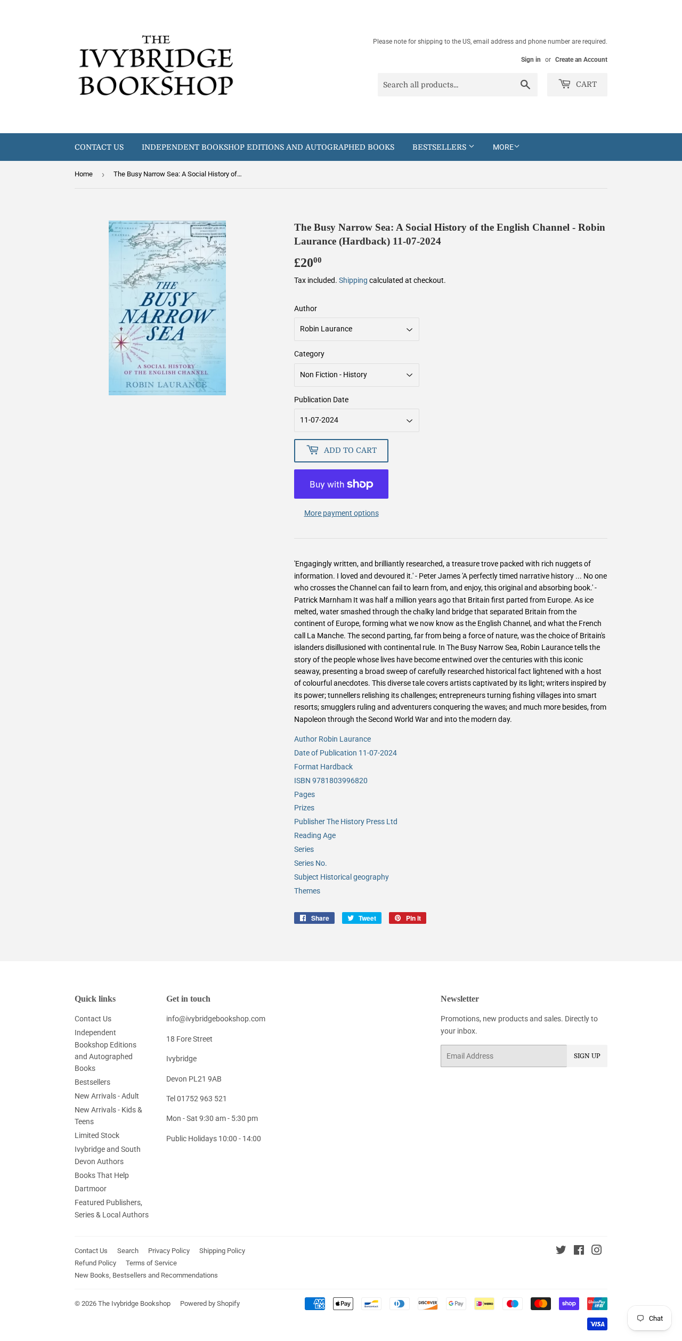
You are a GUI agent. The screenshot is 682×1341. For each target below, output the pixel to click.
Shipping (353, 280)
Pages (304, 794)
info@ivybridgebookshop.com (215, 1018)
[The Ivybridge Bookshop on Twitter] (561, 1251)
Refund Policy (95, 1263)
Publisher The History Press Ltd (345, 821)
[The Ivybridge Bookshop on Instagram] (596, 1251)
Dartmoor (91, 1188)
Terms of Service (151, 1263)
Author (305, 308)
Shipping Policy (222, 1251)
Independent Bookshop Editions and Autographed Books (268, 147)
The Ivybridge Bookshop (134, 1303)
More (503, 147)
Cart (585, 84)
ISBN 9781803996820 (331, 780)
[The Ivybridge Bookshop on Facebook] (578, 1251)
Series (304, 849)
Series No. (310, 863)
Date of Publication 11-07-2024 (345, 753)
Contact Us (99, 147)
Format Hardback (323, 766)
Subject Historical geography (341, 877)
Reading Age (315, 835)
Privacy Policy (169, 1251)
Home (84, 174)
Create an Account (581, 59)
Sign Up (587, 1056)
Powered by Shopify (210, 1303)
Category (309, 354)
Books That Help (102, 1175)
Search (128, 1251)
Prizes (304, 807)
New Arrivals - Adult (107, 1096)
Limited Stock (97, 1135)
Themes (307, 891)
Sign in (531, 59)
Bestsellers (440, 147)
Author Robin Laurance (332, 739)
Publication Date (321, 399)
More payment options (341, 513)
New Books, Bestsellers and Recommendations (146, 1275)
